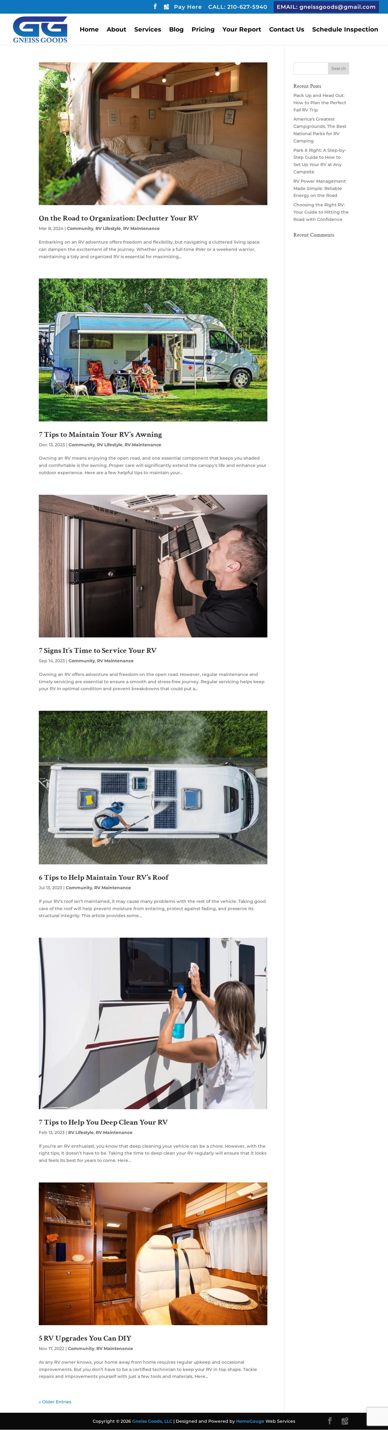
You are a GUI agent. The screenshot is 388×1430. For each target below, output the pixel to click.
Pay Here (188, 7)
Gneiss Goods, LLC (152, 1421)
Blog (176, 30)
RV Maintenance (141, 228)
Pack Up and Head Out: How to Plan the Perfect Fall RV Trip (319, 103)
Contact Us (286, 30)
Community (80, 228)
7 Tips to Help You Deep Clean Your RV (103, 1122)
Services (147, 30)
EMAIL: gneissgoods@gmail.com (326, 7)
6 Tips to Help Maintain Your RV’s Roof (104, 877)
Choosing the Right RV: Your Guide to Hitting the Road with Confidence (321, 212)
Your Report (241, 30)
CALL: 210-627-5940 (237, 7)
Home (89, 30)
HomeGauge (250, 1421)
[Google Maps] (166, 8)
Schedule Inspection (345, 30)
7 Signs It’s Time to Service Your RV (98, 650)
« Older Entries (55, 1402)
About (116, 30)
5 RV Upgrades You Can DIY (85, 1338)
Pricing (203, 30)
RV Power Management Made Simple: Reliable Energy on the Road (319, 188)
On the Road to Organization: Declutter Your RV (119, 218)
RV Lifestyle (108, 228)
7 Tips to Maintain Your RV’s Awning (100, 434)
